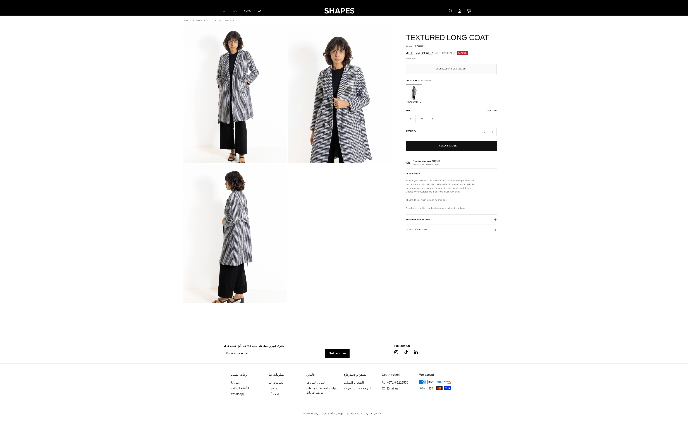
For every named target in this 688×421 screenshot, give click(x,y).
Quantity (411, 131)
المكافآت (274, 394)
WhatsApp (238, 394)
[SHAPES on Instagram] (396, 352)
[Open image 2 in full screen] (340, 94)
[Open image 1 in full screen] (235, 94)
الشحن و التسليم (354, 382)
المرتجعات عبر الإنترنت (357, 388)
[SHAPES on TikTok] (406, 352)
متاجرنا (247, 10)
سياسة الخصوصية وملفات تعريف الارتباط (321, 390)
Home (186, 20)
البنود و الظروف (315, 382)
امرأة (223, 10)
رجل (235, 10)
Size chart (492, 110)
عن (259, 10)
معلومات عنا (276, 382)
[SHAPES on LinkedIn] (416, 352)
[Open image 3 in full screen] (235, 233)
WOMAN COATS (200, 20)
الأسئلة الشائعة (240, 388)
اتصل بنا (235, 382)
